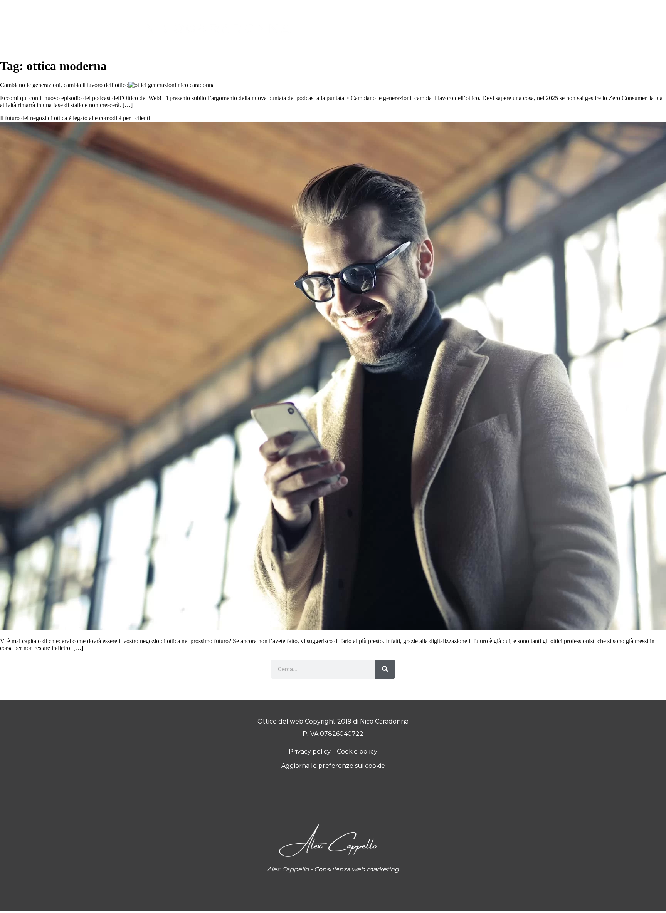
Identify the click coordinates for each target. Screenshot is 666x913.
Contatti (458, 23)
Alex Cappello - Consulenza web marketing (333, 869)
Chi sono (378, 23)
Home (339, 23)
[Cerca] (385, 669)
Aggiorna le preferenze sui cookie (333, 765)
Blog (415, 23)
